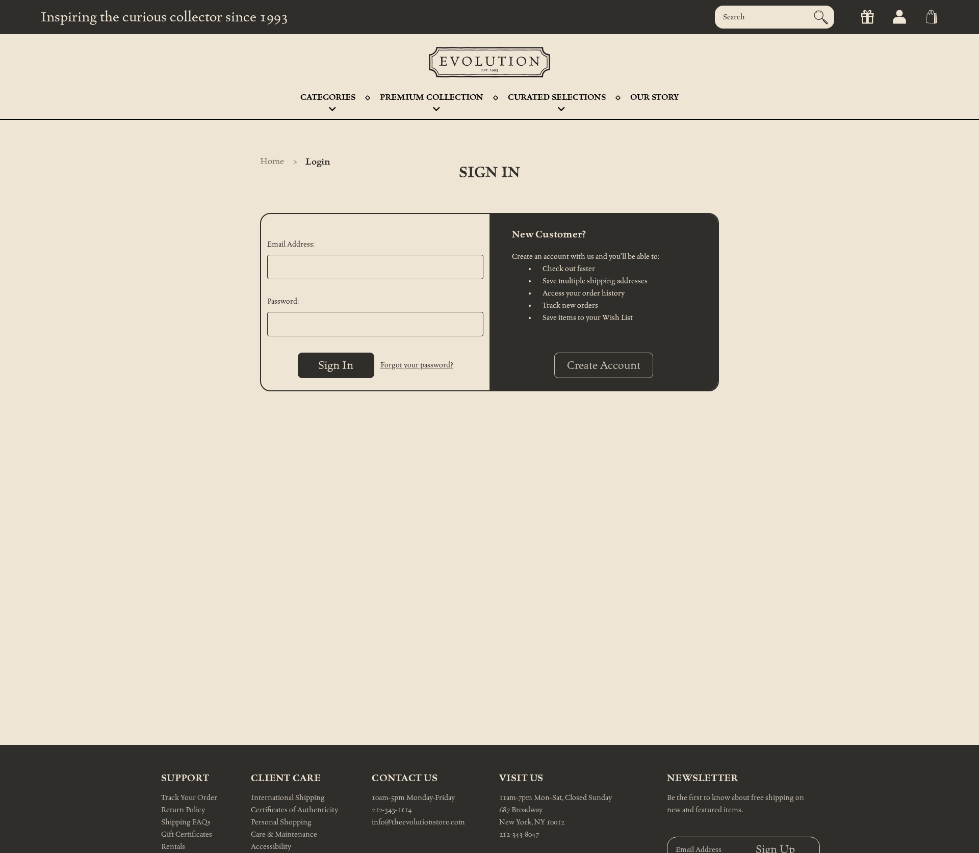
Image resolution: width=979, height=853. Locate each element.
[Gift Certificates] (867, 17)
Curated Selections (557, 97)
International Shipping (288, 797)
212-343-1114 (391, 810)
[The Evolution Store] (489, 62)
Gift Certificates (186, 834)
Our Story (654, 97)
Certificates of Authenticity (294, 810)
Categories (327, 97)
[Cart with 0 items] (931, 17)
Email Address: (291, 244)
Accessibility (271, 846)
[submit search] (821, 17)
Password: (283, 301)
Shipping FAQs (186, 822)
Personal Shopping (281, 822)
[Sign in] (899, 17)
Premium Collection (431, 97)
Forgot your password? (416, 365)
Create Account (603, 365)
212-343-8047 (519, 834)
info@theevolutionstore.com (418, 822)
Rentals (173, 846)
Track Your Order (189, 797)
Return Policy (183, 810)
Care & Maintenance (284, 834)
